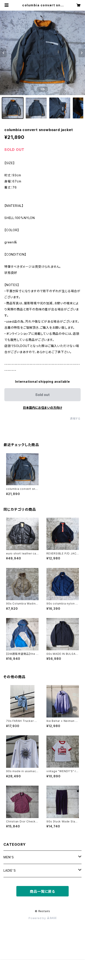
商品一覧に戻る (42, 891)
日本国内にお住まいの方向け (42, 407)
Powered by (38, 918)
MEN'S (8, 857)
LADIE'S (9, 870)
